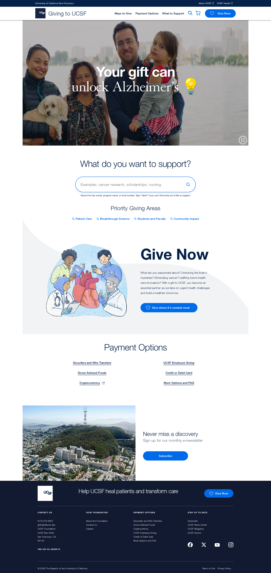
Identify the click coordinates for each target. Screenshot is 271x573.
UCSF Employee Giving (178, 362)
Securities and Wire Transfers (92, 362)
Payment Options (147, 13)
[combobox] (132, 184)
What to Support (173, 13)
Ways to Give (123, 13)
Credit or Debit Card (179, 372)
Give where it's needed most (171, 307)
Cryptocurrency (90, 382)
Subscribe (165, 456)
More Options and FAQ (179, 382)
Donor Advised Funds (92, 372)
